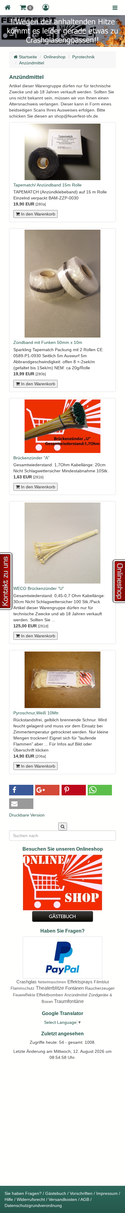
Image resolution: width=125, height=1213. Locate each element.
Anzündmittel (31, 62)
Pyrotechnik (83, 56)
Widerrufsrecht (31, 1199)
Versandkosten (63, 1199)
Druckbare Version (27, 815)
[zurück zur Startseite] (7, 7)
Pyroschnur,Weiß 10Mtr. (36, 712)
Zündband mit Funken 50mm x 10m (47, 342)
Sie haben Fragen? (23, 1193)
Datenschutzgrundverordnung (33, 1205)
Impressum (107, 1193)
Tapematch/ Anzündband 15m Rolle (47, 185)
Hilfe (9, 1199)
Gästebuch (55, 1193)
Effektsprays (80, 981)
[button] (26, 7)
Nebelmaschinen (52, 982)
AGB (84, 1199)
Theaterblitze (50, 988)
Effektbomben (49, 994)
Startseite (27, 56)
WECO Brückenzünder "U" (38, 588)
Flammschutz (23, 988)
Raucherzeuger (100, 988)
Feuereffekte (24, 995)
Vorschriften (81, 1193)
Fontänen (74, 988)
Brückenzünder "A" (31, 457)
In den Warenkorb (37, 214)
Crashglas (26, 981)
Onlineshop (55, 56)
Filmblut (101, 981)
